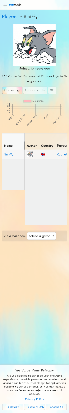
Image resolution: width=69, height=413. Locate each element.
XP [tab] (52, 90)
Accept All (56, 406)
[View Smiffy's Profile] (30, 154)
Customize (13, 406)
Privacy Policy (34, 399)
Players (10, 16)
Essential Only (35, 406)
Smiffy (8, 154)
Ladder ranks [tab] (35, 90)
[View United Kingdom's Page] (43, 154)
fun (15, 5)
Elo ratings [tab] (12, 90)
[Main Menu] (5, 4)
